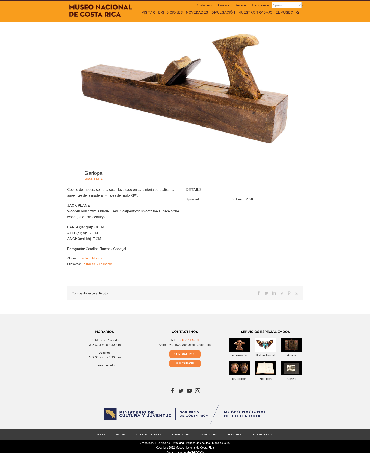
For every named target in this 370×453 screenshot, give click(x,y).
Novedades (208, 434)
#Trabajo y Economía (98, 263)
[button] (298, 12)
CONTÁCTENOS (184, 354)
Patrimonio (291, 355)
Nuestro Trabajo (148, 434)
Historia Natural (265, 355)
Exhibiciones (181, 434)
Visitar (120, 434)
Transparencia (262, 434)
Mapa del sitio (221, 442)
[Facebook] (172, 390)
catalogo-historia (91, 258)
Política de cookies (198, 442)
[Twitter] (181, 390)
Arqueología (239, 355)
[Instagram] (197, 390)
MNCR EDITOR (95, 178)
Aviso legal (147, 442)
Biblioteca (265, 378)
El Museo (234, 434)
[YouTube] (189, 390)
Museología (239, 378)
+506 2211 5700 (188, 340)
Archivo (291, 378)
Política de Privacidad (170, 442)
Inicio (101, 434)
